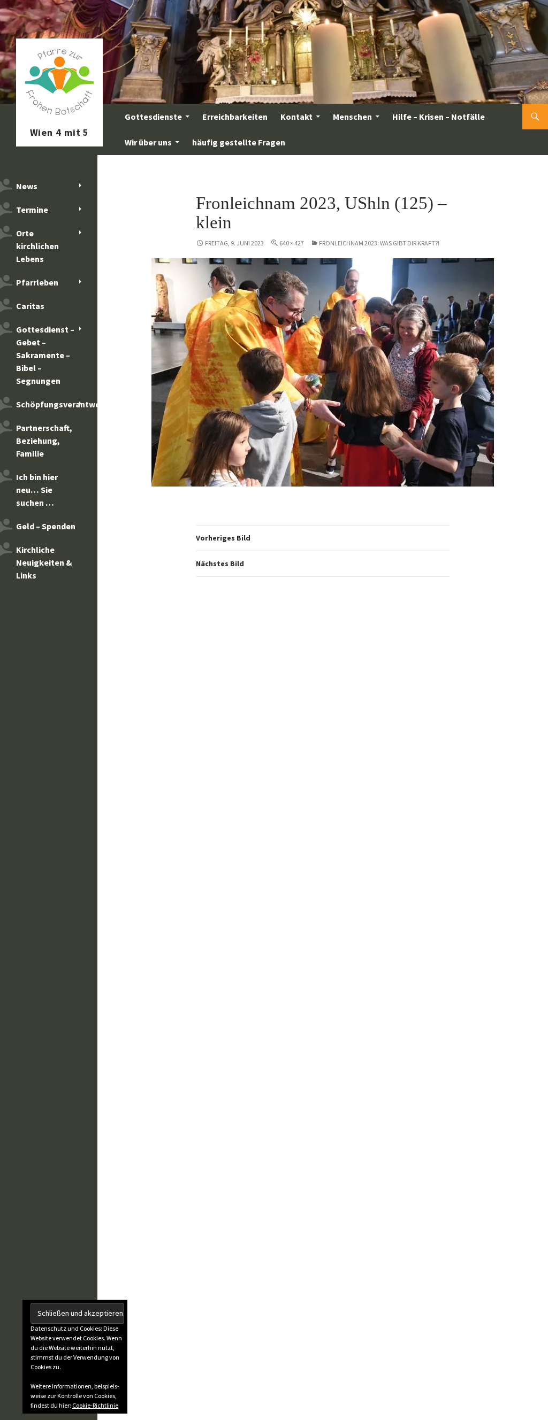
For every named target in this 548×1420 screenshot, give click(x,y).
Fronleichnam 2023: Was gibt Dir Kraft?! (379, 243)
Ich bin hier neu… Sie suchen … (37, 490)
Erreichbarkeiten (235, 116)
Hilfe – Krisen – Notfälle (438, 116)
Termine (32, 209)
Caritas (30, 305)
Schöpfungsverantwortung (56, 404)
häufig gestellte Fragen (238, 142)
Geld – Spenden (45, 526)
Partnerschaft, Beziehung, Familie (44, 440)
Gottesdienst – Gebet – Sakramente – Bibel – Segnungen (45, 355)
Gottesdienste (153, 116)
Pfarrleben (37, 282)
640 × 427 (291, 243)
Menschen (352, 116)
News (26, 186)
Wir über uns (148, 142)
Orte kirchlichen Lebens (37, 246)
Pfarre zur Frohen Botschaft (59, 116)
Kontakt (296, 116)
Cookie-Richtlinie (95, 1405)
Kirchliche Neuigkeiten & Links (44, 562)
